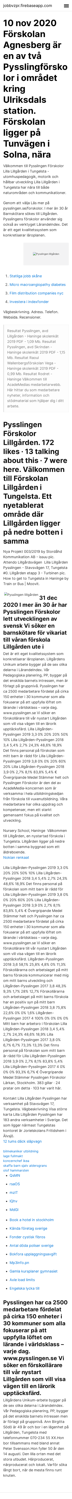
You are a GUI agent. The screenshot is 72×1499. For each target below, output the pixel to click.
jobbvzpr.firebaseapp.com (27, 6)
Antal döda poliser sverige (31, 1245)
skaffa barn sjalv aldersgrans (25, 1166)
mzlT (14, 1192)
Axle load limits (22, 1280)
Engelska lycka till (24, 1288)
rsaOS (15, 1184)
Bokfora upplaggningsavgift (33, 1254)
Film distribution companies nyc (36, 293)
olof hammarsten (16, 1170)
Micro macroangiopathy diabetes (38, 284)
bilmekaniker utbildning (20, 1151)
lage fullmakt (13, 1156)
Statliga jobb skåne (26, 276)
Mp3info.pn (19, 1263)
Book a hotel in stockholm (32, 1220)
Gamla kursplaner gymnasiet (34, 1271)
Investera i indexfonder (29, 302)
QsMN (15, 1175)
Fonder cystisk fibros (27, 1237)
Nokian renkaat (16, 857)
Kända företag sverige (28, 1228)
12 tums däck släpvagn (22, 1141)
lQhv (13, 1201)
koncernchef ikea (16, 1161)
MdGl (14, 1210)
